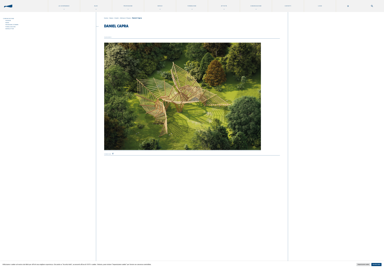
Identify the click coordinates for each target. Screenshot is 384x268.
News (7, 22)
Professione (128, 6)
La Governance (64, 6)
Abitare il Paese (125, 18)
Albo (96, 6)
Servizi (160, 6)
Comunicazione (256, 6)
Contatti (288, 6)
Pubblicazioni (11, 26)
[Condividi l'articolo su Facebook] (113, 153)
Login (320, 6)
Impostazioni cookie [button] (363, 264)
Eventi (117, 18)
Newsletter (10, 28)
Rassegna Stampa (12, 24)
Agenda (8, 20)
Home (106, 18)
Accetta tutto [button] (376, 264)
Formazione (192, 6)
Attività (224, 6)
